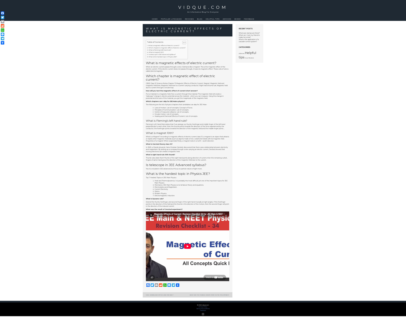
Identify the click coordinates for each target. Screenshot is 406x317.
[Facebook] (2, 13)
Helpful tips (213, 19)
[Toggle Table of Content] (183, 42)
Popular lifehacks (171, 19)
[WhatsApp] (2, 30)
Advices (227, 19)
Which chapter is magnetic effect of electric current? (167, 48)
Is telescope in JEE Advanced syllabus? (162, 54)
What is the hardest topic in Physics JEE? (163, 57)
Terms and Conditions (203, 308)
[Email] (2, 21)
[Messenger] (2, 34)
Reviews (189, 19)
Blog (199, 19)
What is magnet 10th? (156, 52)
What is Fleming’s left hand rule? (160, 50)
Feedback (249, 19)
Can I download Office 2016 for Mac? (160, 295)
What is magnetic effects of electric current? (163, 45)
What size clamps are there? (249, 33)
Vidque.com (203, 7)
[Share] (2, 43)
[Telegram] (2, 38)
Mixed (237, 19)
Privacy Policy (203, 307)
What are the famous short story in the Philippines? (209, 295)
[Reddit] (2, 26)
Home (155, 19)
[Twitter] (2, 17)
